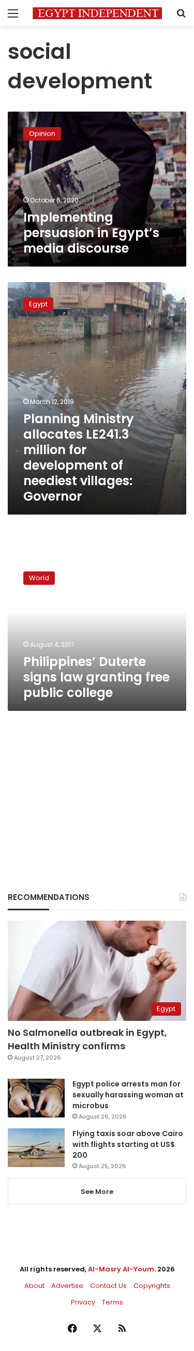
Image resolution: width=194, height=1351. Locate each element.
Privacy (83, 1302)
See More (97, 1192)
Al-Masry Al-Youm (121, 1269)
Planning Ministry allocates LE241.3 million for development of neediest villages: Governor (78, 457)
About (34, 1286)
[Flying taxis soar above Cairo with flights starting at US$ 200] (36, 1147)
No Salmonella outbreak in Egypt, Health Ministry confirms (87, 1039)
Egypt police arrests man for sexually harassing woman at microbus (128, 1095)
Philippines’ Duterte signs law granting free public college (96, 677)
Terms (112, 1302)
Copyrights (151, 1286)
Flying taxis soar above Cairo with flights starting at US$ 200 (127, 1144)
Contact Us (108, 1286)
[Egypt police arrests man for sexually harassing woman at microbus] (36, 1098)
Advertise (67, 1286)
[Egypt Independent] (97, 13)
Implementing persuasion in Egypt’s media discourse (91, 233)
